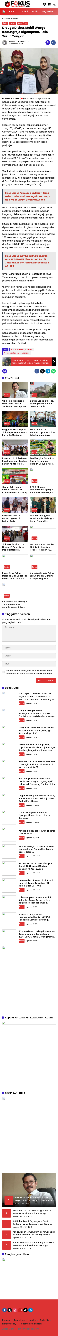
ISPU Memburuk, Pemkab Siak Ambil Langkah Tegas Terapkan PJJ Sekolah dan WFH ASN (42, 547)
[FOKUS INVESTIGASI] (16, 4)
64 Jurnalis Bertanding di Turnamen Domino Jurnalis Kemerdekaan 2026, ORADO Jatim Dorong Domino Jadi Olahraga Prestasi (15, 604)
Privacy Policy (9, 1323)
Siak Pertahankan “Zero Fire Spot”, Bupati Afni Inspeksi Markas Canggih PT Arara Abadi (14, 547)
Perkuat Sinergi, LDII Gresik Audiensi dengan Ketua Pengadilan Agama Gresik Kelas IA (42, 518)
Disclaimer (19, 1320)
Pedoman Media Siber (31, 1323)
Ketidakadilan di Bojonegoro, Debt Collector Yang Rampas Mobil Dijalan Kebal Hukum (32, 1222)
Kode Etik (44, 1320)
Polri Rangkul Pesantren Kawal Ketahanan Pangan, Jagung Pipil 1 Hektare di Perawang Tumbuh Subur (42, 461)
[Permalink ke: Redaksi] (5, 42)
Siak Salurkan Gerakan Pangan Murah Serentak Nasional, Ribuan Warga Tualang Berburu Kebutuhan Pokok (32, 1212)
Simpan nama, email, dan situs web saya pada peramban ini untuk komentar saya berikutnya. (29, 672)
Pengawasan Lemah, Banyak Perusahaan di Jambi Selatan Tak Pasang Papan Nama (34, 1233)
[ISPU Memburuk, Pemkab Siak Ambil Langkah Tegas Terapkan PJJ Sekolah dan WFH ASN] (43, 534)
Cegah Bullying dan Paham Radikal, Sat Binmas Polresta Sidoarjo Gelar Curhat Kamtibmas (15, 490)
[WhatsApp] (53, 371)
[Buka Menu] (49, 4)
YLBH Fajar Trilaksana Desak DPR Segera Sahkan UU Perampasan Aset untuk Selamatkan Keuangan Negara (14, 404)
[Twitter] (42, 371)
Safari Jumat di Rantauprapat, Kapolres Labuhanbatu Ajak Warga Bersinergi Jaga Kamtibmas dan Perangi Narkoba (42, 432)
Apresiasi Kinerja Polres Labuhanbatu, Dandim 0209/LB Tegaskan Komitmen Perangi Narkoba (42, 576)
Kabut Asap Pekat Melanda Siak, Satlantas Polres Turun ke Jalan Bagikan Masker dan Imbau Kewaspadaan (14, 576)
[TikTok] (25, 1310)
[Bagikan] (53, 42)
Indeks (32, 1320)
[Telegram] (47, 371)
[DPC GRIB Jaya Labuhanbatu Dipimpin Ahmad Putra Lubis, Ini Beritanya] (43, 476)
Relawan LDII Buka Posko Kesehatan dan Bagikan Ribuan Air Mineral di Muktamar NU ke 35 (14, 461)
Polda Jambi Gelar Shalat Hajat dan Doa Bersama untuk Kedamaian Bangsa (33, 1244)
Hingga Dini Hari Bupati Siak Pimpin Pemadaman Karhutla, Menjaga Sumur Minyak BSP (14, 432)
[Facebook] (36, 371)
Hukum (12, 23)
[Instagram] (15, 1310)
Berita (5, 23)
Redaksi (12, 42)
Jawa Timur (22, 23)
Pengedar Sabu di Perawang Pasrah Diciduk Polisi (11, 518)
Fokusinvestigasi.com (23, 349)
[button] (44, 4)
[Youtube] (20, 1310)
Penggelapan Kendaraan (18, 353)
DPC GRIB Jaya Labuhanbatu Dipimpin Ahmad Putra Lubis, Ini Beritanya (41, 490)
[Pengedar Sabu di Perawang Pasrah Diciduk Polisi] (15, 505)
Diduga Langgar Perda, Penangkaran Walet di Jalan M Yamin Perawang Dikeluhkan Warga (42, 404)
